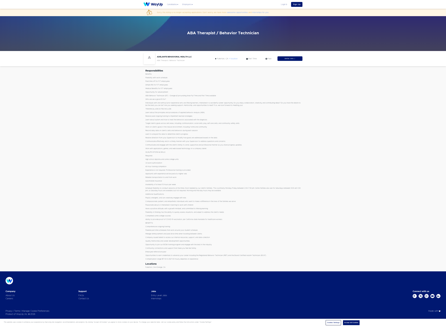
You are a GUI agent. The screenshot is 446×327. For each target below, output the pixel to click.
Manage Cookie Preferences (35, 311)
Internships (156, 299)
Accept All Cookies (351, 322)
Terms (17, 311)
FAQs (81, 295)
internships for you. (260, 12)
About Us (10, 295)
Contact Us (83, 299)
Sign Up (297, 4)
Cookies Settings (333, 322)
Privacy (9, 311)
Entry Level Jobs (159, 295)
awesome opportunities (237, 12)
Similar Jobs (289, 58)
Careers (9, 299)
